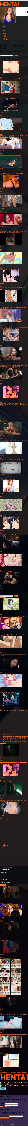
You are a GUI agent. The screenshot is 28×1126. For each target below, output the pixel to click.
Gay (4, 31)
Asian (4, 30)
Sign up (12, 1124)
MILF (4, 36)
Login (2, 1106)
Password (2, 1105)
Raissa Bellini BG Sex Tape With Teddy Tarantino (14, 737)
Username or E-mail (4, 1116)
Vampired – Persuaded (8, 734)
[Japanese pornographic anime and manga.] (9, 6)
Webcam (5, 38)
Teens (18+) (5, 39)
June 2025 (5, 846)
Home (4, 26)
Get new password (4, 1117)
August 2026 (6, 844)
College (4, 33)
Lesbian (4, 29)
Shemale (5, 34)
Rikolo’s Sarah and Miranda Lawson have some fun (14, 741)
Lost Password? (7, 1106)
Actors (4, 27)
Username (2, 1103)
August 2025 (6, 845)
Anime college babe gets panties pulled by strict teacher (15, 736)
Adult (4, 35)
